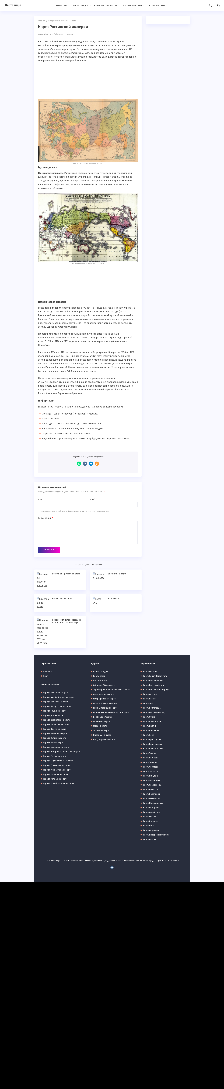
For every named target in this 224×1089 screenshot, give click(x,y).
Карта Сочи (148, 735)
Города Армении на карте (55, 701)
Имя (41, 499)
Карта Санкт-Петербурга (155, 676)
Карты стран (99, 676)
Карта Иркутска (150, 776)
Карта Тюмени (150, 762)
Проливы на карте (102, 735)
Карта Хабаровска (152, 785)
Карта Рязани (149, 816)
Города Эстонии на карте (55, 779)
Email (93, 499)
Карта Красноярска (152, 744)
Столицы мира (100, 680)
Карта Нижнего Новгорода (156, 689)
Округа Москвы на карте (105, 703)
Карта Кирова (149, 839)
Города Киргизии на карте (56, 724)
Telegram (91, 464)
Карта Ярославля (151, 794)
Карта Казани (149, 699)
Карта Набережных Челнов (156, 835)
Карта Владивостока (153, 748)
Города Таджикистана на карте (58, 760)
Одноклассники (97, 464)
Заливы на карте (101, 730)
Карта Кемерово (151, 807)
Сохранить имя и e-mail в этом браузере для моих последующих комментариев (75, 511)
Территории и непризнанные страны (111, 689)
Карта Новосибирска (153, 680)
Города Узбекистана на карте (57, 770)
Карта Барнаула (151, 757)
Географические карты (104, 699)
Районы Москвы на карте (105, 708)
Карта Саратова (150, 767)
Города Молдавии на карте (56, 747)
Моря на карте (100, 726)
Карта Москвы (150, 671)
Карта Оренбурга (151, 812)
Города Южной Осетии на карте (58, 783)
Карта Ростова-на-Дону (154, 712)
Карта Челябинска (152, 721)
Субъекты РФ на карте (104, 685)
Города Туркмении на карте (56, 765)
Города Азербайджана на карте (58, 697)
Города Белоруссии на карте (57, 706)
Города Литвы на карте (54, 738)
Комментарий (45, 518)
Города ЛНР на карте (53, 742)
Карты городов (100, 671)
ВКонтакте (85, 464)
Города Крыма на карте (54, 729)
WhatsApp (79, 464)
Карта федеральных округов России (111, 712)
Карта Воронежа (151, 730)
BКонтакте (112, 867)
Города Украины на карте (55, 774)
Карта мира (13, 5)
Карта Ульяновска (151, 780)
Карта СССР (113, 598)
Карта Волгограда (152, 708)
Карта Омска (149, 717)
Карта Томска (149, 753)
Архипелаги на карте (103, 694)
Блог (45, 676)
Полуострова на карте (104, 739)
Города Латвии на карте (55, 733)
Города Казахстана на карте (56, 720)
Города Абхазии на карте (55, 692)
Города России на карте (54, 756)
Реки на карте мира (103, 717)
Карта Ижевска (150, 789)
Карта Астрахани (151, 830)
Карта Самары (150, 694)
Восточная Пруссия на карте (66, 574)
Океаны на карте (101, 721)
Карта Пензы (149, 825)
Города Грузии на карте (54, 711)
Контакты (47, 671)
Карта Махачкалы (151, 798)
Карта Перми (149, 726)
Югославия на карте (62, 598)
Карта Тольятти (150, 771)
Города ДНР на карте (53, 715)
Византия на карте (117, 574)
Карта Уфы (148, 703)
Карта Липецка (150, 821)
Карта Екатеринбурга (153, 685)
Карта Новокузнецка (153, 803)
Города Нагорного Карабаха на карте (61, 751)
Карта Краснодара (152, 739)
